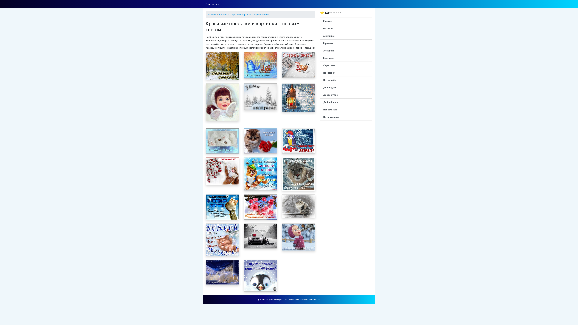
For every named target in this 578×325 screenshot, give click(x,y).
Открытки (212, 4)
